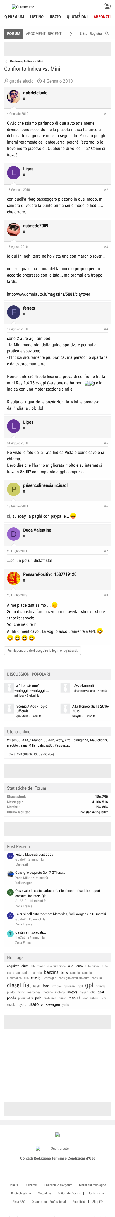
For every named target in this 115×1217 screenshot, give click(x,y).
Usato (55, 16)
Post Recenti (18, 846)
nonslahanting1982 (94, 812)
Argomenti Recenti (44, 33)
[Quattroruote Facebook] (42, 1165)
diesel (14, 985)
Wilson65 (13, 740)
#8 (106, 595)
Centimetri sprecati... (30, 932)
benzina (51, 972)
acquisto (13, 966)
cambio (75, 973)
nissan (84, 992)
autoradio (22, 973)
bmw (64, 973)
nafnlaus (19, 695)
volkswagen (50, 1004)
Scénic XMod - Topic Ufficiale (31, 709)
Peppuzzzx (62, 745)
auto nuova (92, 966)
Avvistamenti (84, 685)
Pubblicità (79, 1201)
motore (72, 992)
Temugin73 (80, 740)
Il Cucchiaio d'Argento (58, 1185)
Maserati (21, 865)
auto (79, 966)
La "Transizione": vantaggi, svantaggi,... (31, 688)
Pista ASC (19, 1201)
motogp (60, 992)
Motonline (44, 1193)
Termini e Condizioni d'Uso (73, 1158)
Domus (13, 1185)
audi (71, 966)
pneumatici (25, 998)
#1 (106, 114)
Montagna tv (95, 1193)
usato (33, 1004)
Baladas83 (45, 745)
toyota (22, 1005)
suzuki (11, 1005)
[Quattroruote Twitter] (67, 1165)
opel (101, 992)
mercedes (33, 992)
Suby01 (77, 716)
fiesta (36, 986)
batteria (37, 973)
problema (50, 998)
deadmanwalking (84, 691)
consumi (97, 978)
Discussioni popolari (28, 674)
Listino (37, 16)
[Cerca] (107, 33)
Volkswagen (23, 883)
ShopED (97, 1201)
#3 (106, 247)
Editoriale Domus (69, 1193)
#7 (106, 551)
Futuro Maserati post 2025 (34, 854)
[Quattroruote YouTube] (61, 1165)
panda (11, 998)
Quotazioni (77, 16)
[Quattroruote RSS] (73, 1165)
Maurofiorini (98, 740)
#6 (106, 506)
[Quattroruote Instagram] (48, 1165)
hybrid (21, 992)
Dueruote (31, 1185)
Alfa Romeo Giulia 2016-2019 (90, 709)
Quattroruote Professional (49, 1201)
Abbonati (102, 16)
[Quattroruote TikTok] (54, 1165)
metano (48, 992)
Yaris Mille (28, 745)
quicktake (22, 716)
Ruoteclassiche (21, 1193)
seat (85, 998)
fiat (27, 985)
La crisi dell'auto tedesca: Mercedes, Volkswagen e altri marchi (60, 914)
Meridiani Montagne (92, 1185)
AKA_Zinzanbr (32, 740)
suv (103, 998)
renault (74, 997)
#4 (106, 329)
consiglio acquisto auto (74, 978)
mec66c (13, 745)
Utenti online (18, 731)
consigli (36, 978)
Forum (13, 33)
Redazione (42, 1158)
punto (62, 998)
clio (26, 978)
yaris (65, 1005)
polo (38, 998)
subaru (94, 998)
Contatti (26, 1158)
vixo (67, 740)
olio (92, 992)
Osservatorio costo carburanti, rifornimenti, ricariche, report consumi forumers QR (57, 893)
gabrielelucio (21, 81)
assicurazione (56, 966)
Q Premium (14, 16)
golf (80, 986)
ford (46, 985)
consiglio (50, 978)
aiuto (24, 966)
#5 (106, 443)
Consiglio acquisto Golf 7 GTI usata (40, 872)
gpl (89, 985)
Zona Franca (23, 906)
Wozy (59, 740)
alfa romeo (38, 966)
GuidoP (49, 740)
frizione (57, 986)
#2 (106, 190)
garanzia (70, 986)
